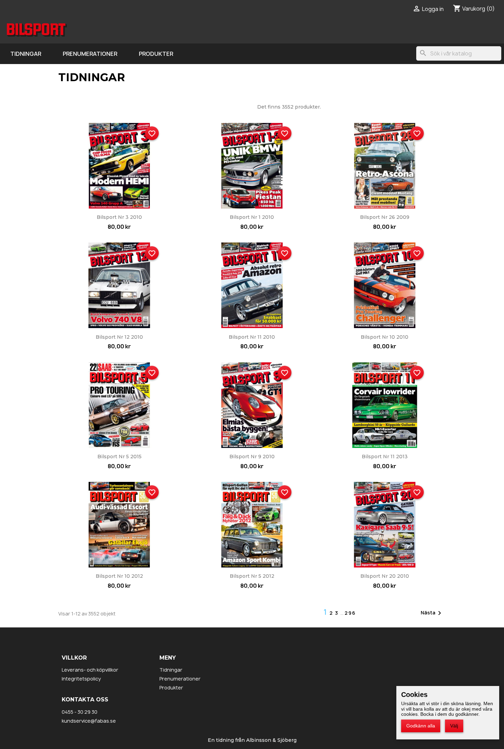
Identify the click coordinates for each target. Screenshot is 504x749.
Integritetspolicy (81, 678)
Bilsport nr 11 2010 (252, 337)
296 (350, 613)
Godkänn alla (420, 725)
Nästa (432, 613)
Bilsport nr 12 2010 (119, 337)
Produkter (156, 54)
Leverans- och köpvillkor (90, 669)
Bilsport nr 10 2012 (119, 576)
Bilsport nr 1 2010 (252, 217)
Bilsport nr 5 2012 (252, 576)
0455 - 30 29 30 (79, 712)
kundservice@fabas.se (89, 720)
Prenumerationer (90, 54)
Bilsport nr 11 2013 (385, 456)
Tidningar (25, 54)
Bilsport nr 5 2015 (119, 456)
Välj (454, 725)
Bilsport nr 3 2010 (119, 217)
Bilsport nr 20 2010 (384, 576)
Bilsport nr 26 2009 (384, 217)
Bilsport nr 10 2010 (384, 337)
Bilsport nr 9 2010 (252, 456)
